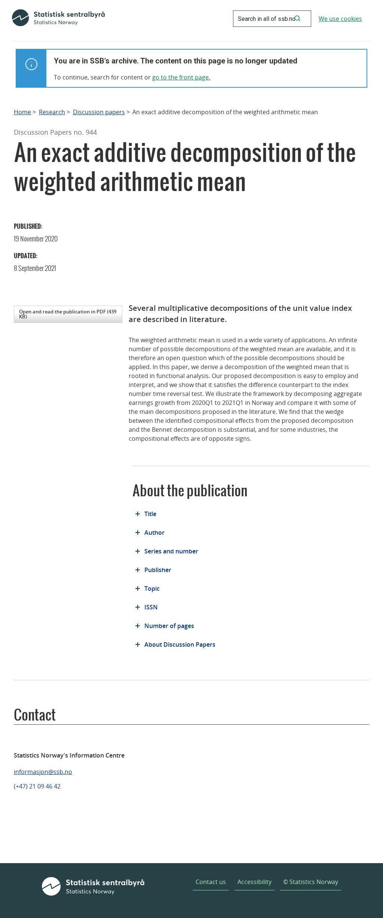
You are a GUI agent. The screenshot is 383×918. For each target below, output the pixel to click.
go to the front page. (181, 77)
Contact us (211, 882)
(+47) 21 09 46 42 (37, 786)
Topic (152, 588)
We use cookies (340, 19)
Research (52, 112)
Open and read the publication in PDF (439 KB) (67, 314)
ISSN (151, 607)
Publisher (157, 570)
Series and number (171, 551)
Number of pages (169, 626)
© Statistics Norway (310, 882)
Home (22, 112)
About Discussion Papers (179, 644)
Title (150, 514)
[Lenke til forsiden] (58, 18)
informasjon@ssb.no (43, 772)
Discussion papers (99, 112)
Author (154, 532)
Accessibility (255, 882)
